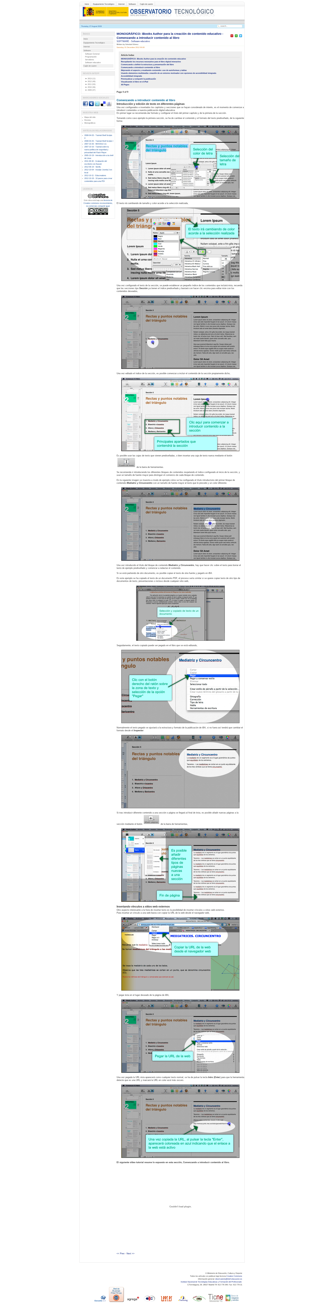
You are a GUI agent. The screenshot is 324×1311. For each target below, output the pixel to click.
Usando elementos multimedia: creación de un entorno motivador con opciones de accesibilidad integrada (168, 73)
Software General (92, 54)
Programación (91, 57)
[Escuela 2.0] (100, 1302)
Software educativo (140, 41)
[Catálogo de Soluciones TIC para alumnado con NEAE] (215, 1302)
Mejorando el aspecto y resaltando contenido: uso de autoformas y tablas (154, 70)
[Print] (236, 37)
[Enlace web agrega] (133, 1302)
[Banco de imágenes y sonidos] (232, 1302)
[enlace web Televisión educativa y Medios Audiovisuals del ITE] (199, 1302)
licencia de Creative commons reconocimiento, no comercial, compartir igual (98, 203)
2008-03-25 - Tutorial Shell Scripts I (98, 141)
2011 (88, 84)
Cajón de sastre (146, 4)
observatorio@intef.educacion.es (228, 1279)
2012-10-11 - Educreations (95, 175)
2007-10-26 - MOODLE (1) (95, 144)
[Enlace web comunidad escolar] (149, 1302)
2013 (88, 78)
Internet (121, 4)
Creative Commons (234, 1276)
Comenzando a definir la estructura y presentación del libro (147, 64)
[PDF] (232, 37)
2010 (88, 87)
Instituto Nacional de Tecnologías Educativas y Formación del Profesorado (211, 1282)
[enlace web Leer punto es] (166, 1302)
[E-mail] (240, 37)
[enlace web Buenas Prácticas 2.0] (116, 1302)
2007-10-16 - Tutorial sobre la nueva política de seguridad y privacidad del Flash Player (96, 149)
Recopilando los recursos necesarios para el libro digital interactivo (151, 62)
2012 (88, 81)
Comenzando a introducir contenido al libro (140, 67)
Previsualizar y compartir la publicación (138, 79)
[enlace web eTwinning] (182, 1302)
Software (132, 4)
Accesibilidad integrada (131, 76)
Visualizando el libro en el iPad (134, 82)
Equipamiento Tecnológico (103, 4)
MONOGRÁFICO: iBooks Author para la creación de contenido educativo (153, 59)
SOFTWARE (123, 41)
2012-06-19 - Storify (92, 167)
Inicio (87, 4)
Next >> (130, 1253)
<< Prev (121, 1253)
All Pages (125, 85)
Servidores (89, 60)
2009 (88, 90)
